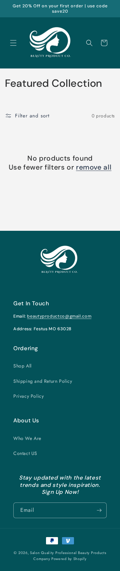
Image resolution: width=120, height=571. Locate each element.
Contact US (25, 453)
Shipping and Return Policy (42, 381)
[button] (13, 43)
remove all (93, 167)
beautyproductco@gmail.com (59, 316)
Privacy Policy (28, 396)
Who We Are (27, 438)
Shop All (22, 365)
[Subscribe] (99, 510)
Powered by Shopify (69, 558)
